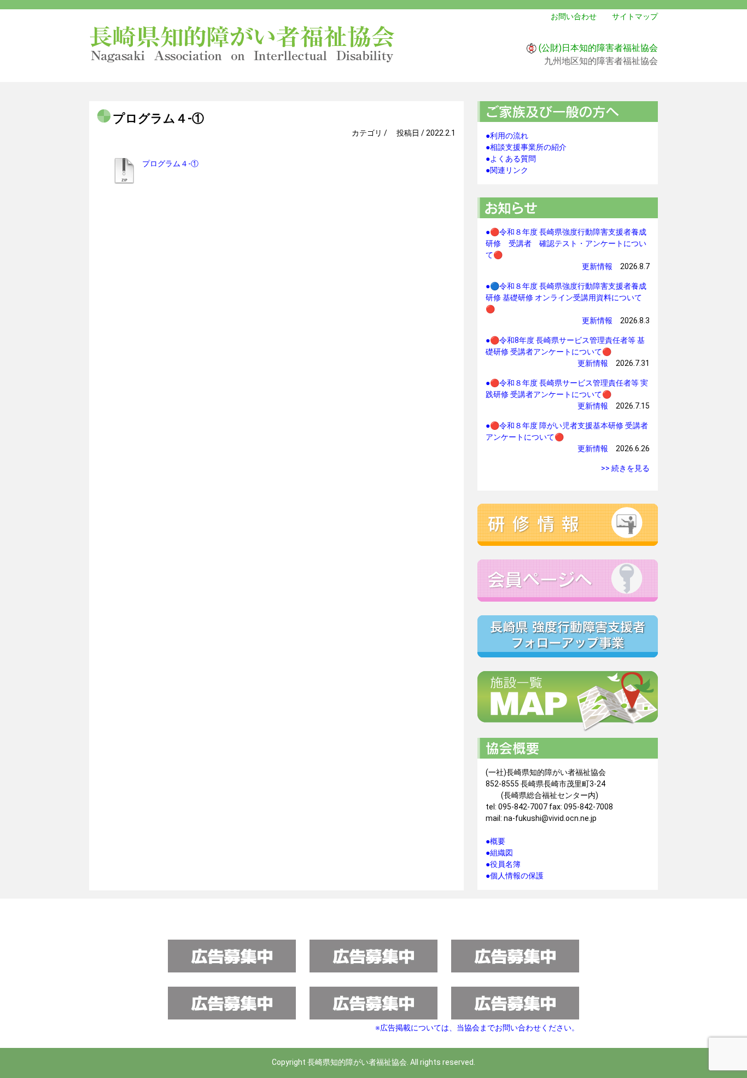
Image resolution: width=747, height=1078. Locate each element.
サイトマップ (635, 16)
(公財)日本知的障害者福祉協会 (598, 48)
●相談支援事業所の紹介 (526, 147)
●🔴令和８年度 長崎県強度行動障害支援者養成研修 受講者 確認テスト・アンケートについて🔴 (566, 243)
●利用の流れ (507, 135)
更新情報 (597, 266)
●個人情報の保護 (515, 875)
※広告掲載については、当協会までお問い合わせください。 (477, 1027)
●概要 (495, 841)
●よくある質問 (511, 158)
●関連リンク (507, 170)
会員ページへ (567, 581)
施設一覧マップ (567, 701)
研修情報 (567, 525)
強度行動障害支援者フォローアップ (567, 636)
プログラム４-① (170, 163)
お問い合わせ (574, 16)
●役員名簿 (503, 864)
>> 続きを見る (625, 468)
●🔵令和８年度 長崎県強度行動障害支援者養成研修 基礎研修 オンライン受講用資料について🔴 (566, 297)
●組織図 (499, 852)
